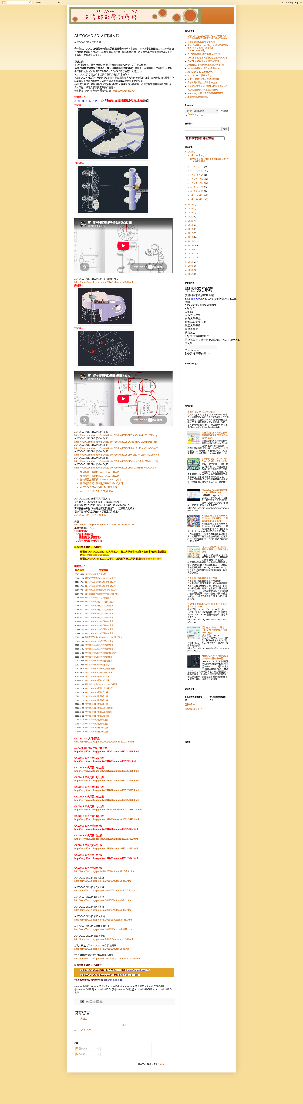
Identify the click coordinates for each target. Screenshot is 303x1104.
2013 (190, 249)
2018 (190, 229)
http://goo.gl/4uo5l (151, 558)
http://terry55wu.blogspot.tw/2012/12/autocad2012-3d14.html (106, 780)
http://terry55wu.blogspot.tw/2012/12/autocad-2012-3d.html (104, 741)
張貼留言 (83, 1019)
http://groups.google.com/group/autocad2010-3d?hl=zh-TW (104, 524)
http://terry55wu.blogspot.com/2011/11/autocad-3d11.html (103, 929)
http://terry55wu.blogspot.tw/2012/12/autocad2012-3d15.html (106, 771)
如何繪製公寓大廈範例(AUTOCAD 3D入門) (101, 483)
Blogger (161, 1064)
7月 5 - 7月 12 (197, 166)
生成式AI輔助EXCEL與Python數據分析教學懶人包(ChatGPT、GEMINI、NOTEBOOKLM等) (207, 48)
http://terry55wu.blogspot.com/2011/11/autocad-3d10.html (103, 919)
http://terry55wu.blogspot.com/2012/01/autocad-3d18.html (103, 939)
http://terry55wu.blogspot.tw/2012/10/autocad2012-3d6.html (106, 848)
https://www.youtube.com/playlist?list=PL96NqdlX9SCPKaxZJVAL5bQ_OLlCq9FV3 (116, 454)
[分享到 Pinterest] (101, 1001)
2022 (190, 212)
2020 (190, 221)
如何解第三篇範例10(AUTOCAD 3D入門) (100, 479)
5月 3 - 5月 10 (197, 175)
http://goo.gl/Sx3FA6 (98, 555)
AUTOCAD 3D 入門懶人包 (200, 72)
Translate (199, 115)
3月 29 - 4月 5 (197, 191)
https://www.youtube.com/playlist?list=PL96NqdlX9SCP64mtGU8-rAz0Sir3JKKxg (115, 435)
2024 (190, 204)
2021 (190, 217)
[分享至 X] (94, 1001)
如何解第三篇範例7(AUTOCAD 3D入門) (100, 472)
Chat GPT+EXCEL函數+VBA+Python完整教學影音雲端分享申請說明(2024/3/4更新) (207, 37)
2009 (190, 266)
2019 (190, 225)
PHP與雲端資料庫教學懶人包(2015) (204, 54)
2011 (190, 257)
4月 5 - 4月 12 (197, 187)
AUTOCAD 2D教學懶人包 (199, 75)
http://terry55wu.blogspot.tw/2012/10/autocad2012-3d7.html (106, 839)
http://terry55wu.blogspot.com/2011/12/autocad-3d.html (102, 948)
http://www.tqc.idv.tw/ (124, 90)
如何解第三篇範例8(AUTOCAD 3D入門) (100, 476)
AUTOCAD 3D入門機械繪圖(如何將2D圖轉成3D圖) (215, 657)
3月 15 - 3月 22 (197, 199)
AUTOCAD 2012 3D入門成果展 (90, 515)
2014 (190, 245)
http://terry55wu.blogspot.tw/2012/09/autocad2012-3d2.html (104, 871)
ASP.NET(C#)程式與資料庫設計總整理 (205, 93)
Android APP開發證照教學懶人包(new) (205, 65)
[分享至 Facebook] (97, 1001)
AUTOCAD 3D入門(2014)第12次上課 (98, 487)
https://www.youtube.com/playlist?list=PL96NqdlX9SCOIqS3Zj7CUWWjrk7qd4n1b (115, 441)
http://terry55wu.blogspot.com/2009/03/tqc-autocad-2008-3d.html (107, 958)
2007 (190, 274)
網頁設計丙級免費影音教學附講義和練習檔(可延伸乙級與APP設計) (215, 435)
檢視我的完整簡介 (193, 709)
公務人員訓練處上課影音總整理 (202, 82)
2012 (190, 253)
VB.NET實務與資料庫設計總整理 (202, 90)
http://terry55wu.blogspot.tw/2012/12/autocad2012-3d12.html (106, 800)
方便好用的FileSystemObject (201, 412)
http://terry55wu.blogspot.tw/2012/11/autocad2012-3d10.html (106, 819)
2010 (190, 262)
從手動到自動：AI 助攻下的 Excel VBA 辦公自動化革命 (214, 460)
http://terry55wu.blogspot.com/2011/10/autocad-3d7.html (102, 910)
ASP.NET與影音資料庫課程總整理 (203, 79)
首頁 (124, 1025)
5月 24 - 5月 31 (197, 170)
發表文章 (82, 1048)
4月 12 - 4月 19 (197, 183)
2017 (190, 233)
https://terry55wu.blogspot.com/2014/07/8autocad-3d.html (103, 282)
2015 (190, 241)
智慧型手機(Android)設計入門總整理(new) (207, 86)
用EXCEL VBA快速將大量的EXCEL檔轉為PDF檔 (215, 491)
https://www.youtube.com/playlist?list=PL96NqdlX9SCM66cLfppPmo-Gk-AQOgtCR (116, 448)
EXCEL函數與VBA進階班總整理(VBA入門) (207, 58)
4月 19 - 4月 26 (197, 179)
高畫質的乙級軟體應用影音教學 (202, 578)
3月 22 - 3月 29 (197, 195)
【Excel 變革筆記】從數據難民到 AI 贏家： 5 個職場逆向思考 (215, 549)
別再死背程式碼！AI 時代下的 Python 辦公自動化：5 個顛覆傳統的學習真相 (215, 518)
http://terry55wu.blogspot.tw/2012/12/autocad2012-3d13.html (106, 790)
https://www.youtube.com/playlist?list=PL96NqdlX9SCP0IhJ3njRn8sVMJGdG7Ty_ (116, 467)
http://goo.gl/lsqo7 (113, 979)
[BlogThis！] (91, 1001)
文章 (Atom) (86, 1030)
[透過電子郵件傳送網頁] (82, 1001)
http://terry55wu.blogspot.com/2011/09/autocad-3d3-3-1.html (104, 890)
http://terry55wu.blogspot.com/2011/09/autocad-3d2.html (102, 881)
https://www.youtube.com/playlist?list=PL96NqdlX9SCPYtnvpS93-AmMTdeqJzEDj (116, 461)
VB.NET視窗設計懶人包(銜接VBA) (203, 68)
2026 (190, 152)
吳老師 (191, 704)
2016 (190, 237)
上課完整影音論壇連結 (197, 97)
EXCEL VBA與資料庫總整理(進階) (203, 61)
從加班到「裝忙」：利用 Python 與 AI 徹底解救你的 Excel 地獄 (214, 630)
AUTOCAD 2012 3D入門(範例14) (96, 491)
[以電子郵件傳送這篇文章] (87, 1001)
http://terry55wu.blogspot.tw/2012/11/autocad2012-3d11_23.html (108, 809)
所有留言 (82, 1054)
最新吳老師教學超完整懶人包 (201, 42)
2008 (190, 270)
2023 (190, 208)
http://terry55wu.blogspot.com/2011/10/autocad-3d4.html (102, 900)
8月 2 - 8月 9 (196, 155)
